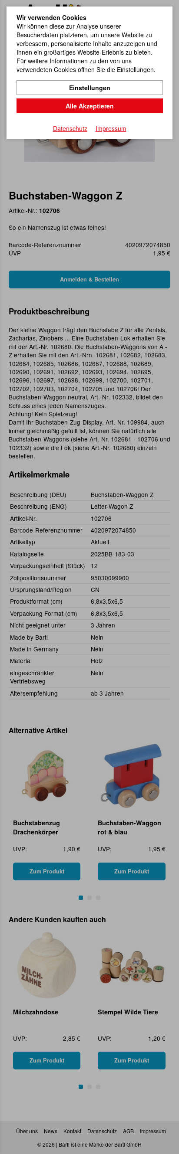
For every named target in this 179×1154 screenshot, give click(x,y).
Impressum (111, 128)
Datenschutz (70, 128)
